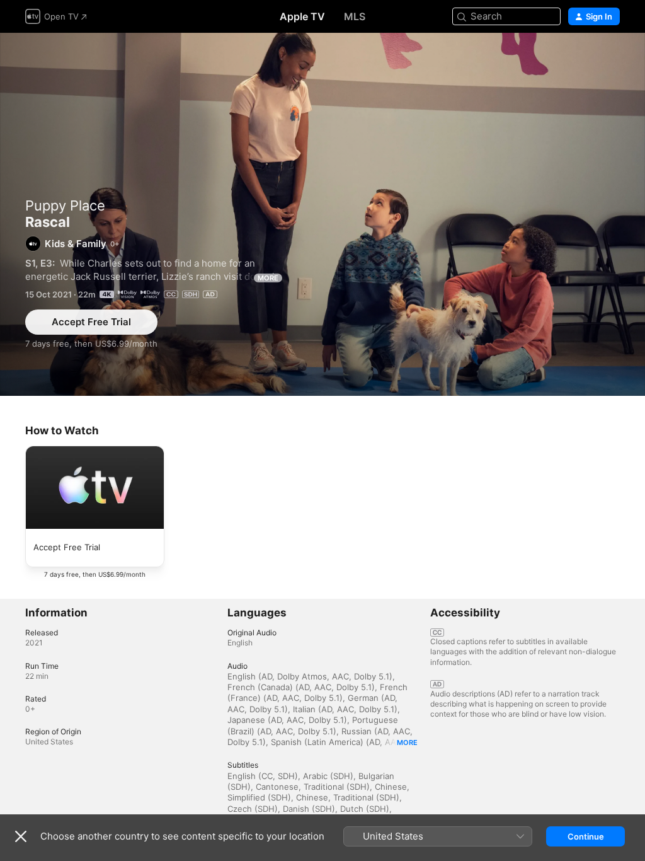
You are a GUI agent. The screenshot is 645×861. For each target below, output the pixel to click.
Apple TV (302, 16)
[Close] (20, 836)
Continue (586, 836)
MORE (268, 278)
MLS (354, 16)
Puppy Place (65, 205)
